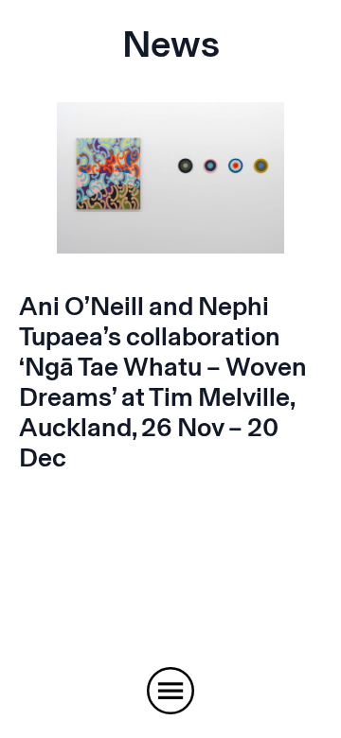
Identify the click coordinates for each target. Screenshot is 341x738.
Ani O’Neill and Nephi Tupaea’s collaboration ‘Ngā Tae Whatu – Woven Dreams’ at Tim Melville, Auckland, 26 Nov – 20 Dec (163, 381)
